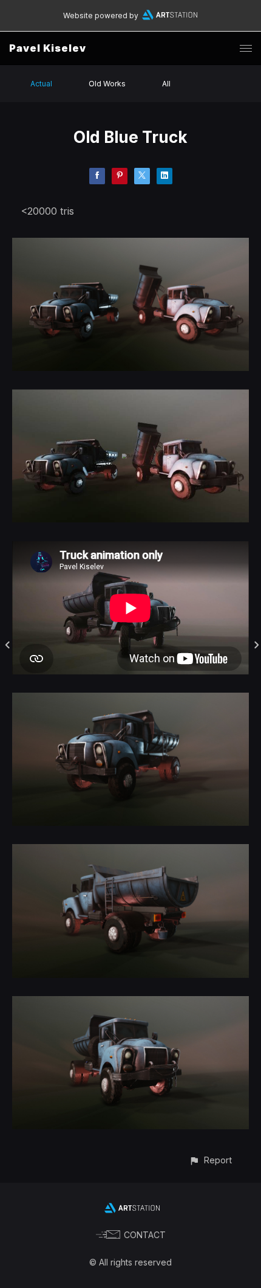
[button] (210, 1160)
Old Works (107, 83)
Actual (41, 83)
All (166, 83)
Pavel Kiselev (47, 48)
